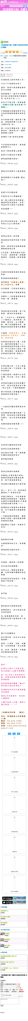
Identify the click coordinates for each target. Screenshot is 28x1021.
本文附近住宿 (5, 930)
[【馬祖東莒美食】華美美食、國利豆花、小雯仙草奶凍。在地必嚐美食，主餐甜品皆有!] (14, 763)
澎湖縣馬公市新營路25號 (11, 61)
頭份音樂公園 (14, 831)
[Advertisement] (14, 26)
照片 (14, 733)
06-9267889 (8, 64)
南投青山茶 (14, 811)
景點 (1, 56)
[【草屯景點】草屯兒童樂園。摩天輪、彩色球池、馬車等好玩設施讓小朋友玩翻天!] (14, 743)
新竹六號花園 (14, 791)
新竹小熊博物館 (14, 891)
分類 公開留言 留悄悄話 (9, 991)
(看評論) (25, 53)
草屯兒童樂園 (14, 752)
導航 (18, 733)
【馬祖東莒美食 (14, 771)
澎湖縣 (6, 56)
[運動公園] (14, 843)
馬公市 (11, 56)
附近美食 (4, 952)
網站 (9, 733)
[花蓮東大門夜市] (14, 863)
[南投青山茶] (14, 803)
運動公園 (14, 851)
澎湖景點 (23, 55)
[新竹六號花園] (14, 783)
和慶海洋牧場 (17, 55)
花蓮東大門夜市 (14, 871)
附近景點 (4, 907)
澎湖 (5, 57)
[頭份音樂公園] (14, 823)
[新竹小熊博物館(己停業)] (14, 883)
